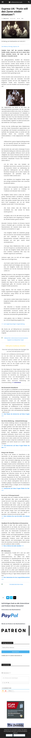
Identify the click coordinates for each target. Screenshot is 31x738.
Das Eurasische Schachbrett (10, 387)
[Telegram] (7, 597)
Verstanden (9, 735)
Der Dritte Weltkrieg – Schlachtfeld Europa (14, 421)
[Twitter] (11, 597)
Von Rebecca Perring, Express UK (10, 46)
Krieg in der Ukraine (8, 452)
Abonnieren (15, 652)
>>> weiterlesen (16, 382)
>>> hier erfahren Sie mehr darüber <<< (13, 546)
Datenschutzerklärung (19, 735)
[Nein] (29, 733)
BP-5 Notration (6, 551)
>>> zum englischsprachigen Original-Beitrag (13, 324)
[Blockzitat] (6, 683)
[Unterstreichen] (5, 683)
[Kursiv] (3, 683)
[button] (2, 2)
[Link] (8, 683)
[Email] (14, 597)
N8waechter (6, 18)
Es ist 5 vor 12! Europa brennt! (10, 495)
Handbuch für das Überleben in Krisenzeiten (15, 523)
